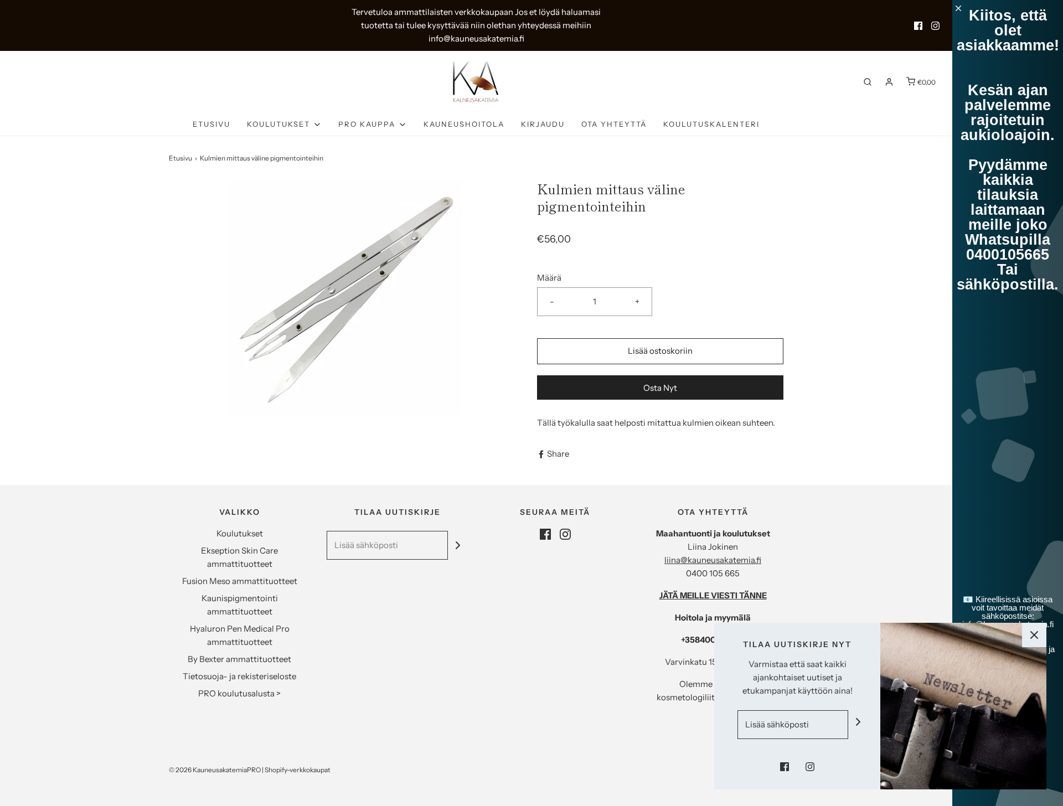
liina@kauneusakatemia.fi (712, 560)
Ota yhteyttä (614, 124)
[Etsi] (867, 82)
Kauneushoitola (464, 124)
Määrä (549, 277)
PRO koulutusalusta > (239, 693)
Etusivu (211, 124)
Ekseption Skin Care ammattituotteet (239, 557)
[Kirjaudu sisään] (889, 82)
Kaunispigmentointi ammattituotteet (240, 605)
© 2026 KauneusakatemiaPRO (215, 770)
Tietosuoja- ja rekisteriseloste (239, 676)
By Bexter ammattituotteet (239, 659)
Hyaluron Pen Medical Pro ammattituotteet (240, 635)
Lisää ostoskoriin (660, 350)
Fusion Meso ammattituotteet (239, 581)
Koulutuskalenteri (711, 124)
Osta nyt (660, 388)
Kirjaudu (543, 124)
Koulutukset (239, 533)
